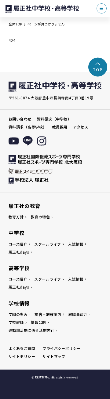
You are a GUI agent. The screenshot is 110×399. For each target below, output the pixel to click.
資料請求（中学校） (54, 118)
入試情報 (75, 244)
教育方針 (16, 216)
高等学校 (19, 268)
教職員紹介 (77, 314)
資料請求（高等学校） (28, 126)
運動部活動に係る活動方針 (31, 330)
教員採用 (60, 126)
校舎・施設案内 (48, 314)
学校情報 (19, 303)
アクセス (80, 126)
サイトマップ (53, 356)
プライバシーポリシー (61, 348)
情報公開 (38, 322)
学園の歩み (18, 314)
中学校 (16, 232)
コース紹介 (18, 244)
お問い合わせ (20, 118)
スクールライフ (47, 244)
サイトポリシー (22, 356)
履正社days (19, 252)
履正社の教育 (25, 205)
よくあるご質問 (22, 348)
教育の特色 (40, 216)
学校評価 (16, 322)
